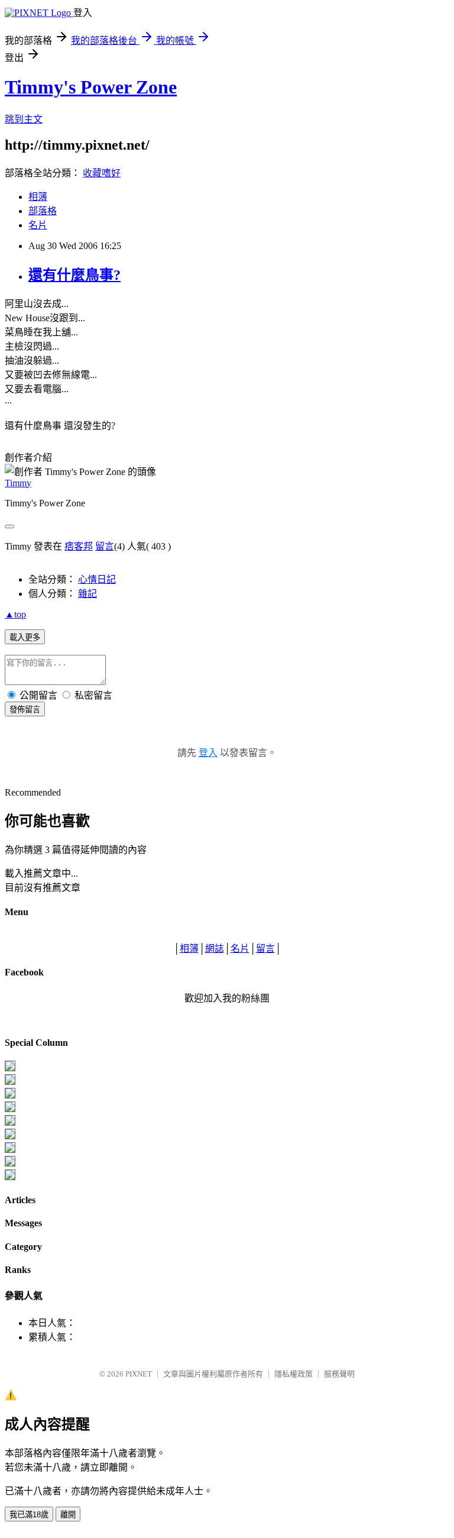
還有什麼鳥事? (74, 275)
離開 (68, 1514)
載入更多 (24, 637)
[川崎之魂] (10, 1122)
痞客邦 (78, 546)
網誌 (214, 949)
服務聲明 (339, 1373)
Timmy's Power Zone (91, 87)
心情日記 (97, 579)
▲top (15, 614)
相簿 (37, 197)
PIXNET (138, 1373)
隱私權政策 (293, 1373)
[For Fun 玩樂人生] (10, 1068)
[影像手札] (10, 1095)
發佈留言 (24, 709)
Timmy (18, 483)
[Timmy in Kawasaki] (10, 1136)
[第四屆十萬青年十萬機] (10, 1177)
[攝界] (10, 1082)
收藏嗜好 (102, 173)
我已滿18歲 (28, 1514)
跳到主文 (24, 119)
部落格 (42, 211)
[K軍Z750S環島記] (10, 1109)
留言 (104, 546)
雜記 (87, 594)
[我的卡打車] (10, 1163)
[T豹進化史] (10, 1150)
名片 (37, 225)
